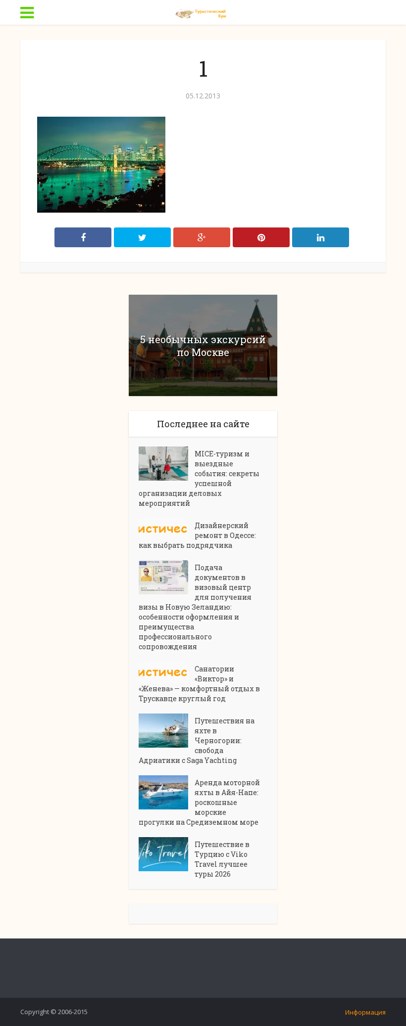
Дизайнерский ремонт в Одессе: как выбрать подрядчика (197, 535)
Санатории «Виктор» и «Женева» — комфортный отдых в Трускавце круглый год (199, 683)
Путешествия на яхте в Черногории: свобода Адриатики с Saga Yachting (196, 740)
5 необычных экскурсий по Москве (203, 345)
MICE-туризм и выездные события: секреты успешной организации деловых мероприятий (199, 478)
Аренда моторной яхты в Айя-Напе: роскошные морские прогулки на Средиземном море (199, 802)
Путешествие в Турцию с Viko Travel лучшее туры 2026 (222, 859)
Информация (365, 1012)
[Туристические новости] (203, 11)
